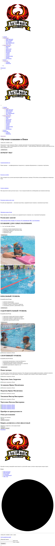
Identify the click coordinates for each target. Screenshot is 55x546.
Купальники (9, 58)
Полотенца (8, 51)
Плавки (7, 57)
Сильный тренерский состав (5, 162)
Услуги (4, 59)
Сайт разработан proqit (6, 537)
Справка (8, 62)
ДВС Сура (8, 44)
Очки (7, 47)
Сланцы (8, 53)
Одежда (7, 54)
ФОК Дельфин (9, 40)
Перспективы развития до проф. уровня (7, 200)
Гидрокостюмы (9, 56)
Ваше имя (15, 540)
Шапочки (8, 46)
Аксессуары (8, 48)
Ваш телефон (16, 542)
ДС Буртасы (8, 41)
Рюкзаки (8, 52)
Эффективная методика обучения (6, 212)
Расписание (6, 38)
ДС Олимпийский (10, 42)
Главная (5, 36)
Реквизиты (8, 63)
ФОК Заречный (9, 39)
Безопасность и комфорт (5, 174)
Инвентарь (8, 50)
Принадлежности (7, 45)
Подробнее (37, 220)
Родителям (5, 61)
